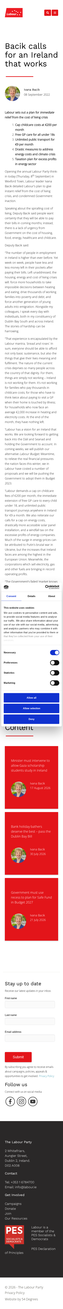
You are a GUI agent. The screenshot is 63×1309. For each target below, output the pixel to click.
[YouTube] (32, 1102)
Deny (31, 719)
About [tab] (51, 596)
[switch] (54, 662)
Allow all (31, 697)
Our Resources (16, 1218)
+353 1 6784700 (22, 1182)
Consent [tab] (11, 596)
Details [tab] (32, 596)
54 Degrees (30, 1299)
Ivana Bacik (32, 89)
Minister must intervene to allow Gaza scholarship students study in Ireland (30, 765)
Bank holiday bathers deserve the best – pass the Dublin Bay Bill (31, 831)
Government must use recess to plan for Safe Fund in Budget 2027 (31, 897)
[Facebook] (10, 1102)
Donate (10, 1209)
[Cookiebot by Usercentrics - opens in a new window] (45, 587)
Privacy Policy (46, 1076)
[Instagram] (21, 1102)
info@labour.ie (26, 1187)
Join (8, 1213)
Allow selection (31, 708)
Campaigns (13, 1204)
